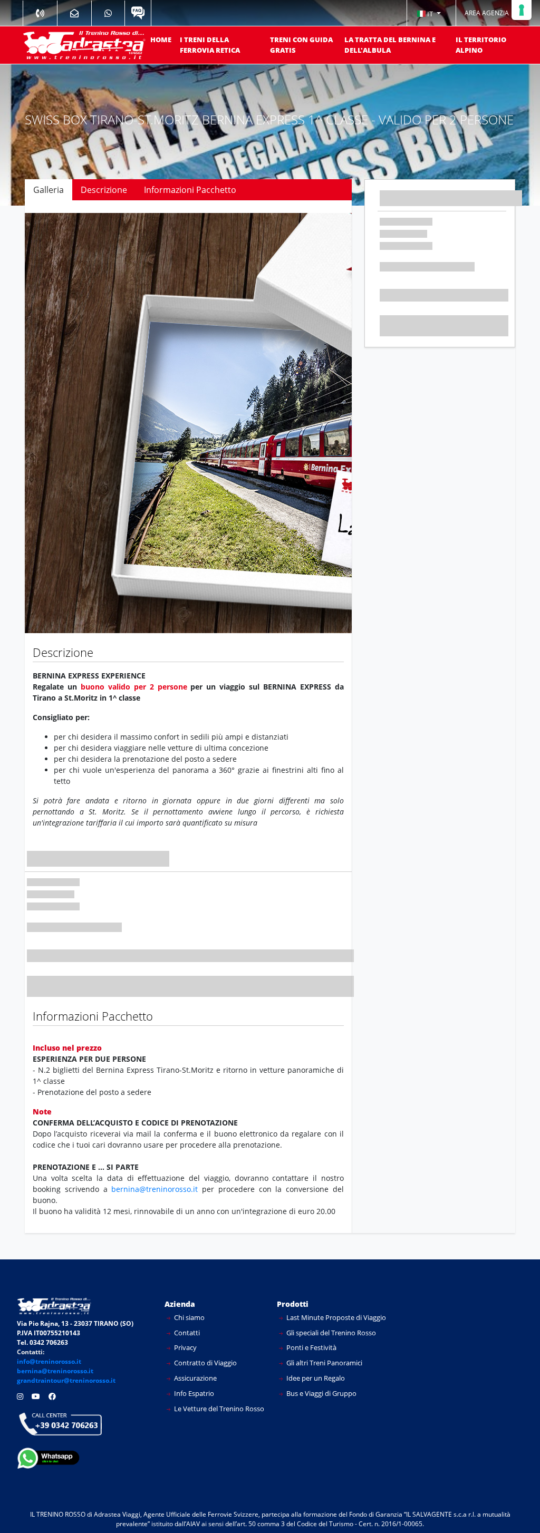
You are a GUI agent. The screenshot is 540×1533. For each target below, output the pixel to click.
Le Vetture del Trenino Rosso (218, 1408)
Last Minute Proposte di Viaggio (335, 1317)
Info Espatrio (193, 1393)
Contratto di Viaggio (204, 1362)
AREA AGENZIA (487, 12)
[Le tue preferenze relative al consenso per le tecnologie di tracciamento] (522, 10)
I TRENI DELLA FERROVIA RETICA (210, 45)
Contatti (186, 1332)
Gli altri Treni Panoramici (323, 1362)
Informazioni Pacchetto (190, 190)
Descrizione (104, 190)
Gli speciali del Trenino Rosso (330, 1332)
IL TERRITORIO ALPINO (481, 45)
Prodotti (292, 1304)
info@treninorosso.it (49, 1361)
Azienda (180, 1304)
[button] (428, 13)
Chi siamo (188, 1317)
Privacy (184, 1347)
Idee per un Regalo (315, 1378)
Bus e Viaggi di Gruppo (320, 1393)
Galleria (48, 190)
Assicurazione (194, 1378)
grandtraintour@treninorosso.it (66, 1380)
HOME (160, 39)
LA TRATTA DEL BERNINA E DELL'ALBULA (390, 45)
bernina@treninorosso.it (154, 1189)
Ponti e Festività (310, 1347)
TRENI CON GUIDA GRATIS (301, 45)
